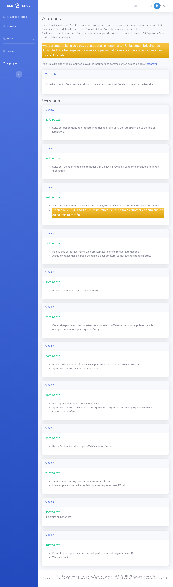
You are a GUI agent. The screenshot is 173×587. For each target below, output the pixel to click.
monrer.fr (152, 64)
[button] (135, 6)
